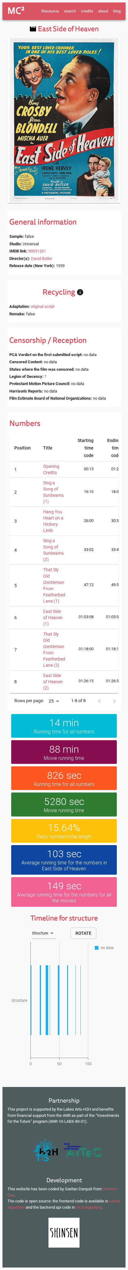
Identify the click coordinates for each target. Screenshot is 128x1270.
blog (117, 11)
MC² (16, 11)
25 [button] (51, 700)
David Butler (41, 258)
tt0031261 (37, 251)
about (103, 11)
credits (87, 11)
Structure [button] (40, 933)
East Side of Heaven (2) (53, 681)
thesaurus (50, 11)
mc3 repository (89, 1207)
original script (42, 306)
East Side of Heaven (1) (53, 617)
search (70, 11)
